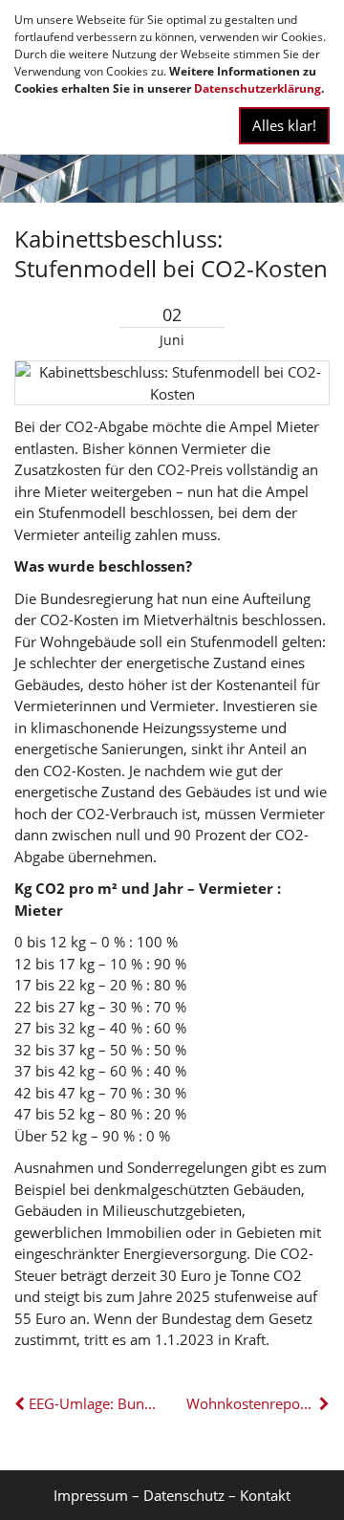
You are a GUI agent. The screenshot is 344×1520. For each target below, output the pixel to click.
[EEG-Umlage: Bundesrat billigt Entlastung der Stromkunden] (21, 1403)
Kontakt (265, 1495)
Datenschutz (184, 1495)
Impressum (91, 1495)
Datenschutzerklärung (257, 88)
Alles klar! (284, 125)
